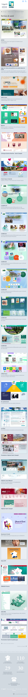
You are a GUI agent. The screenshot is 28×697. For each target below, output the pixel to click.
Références (10, 11)
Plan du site (18, 689)
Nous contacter (10, 689)
